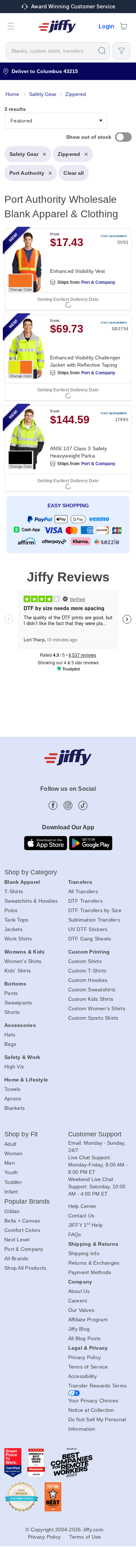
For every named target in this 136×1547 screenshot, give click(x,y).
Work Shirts (18, 939)
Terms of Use (85, 1537)
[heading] (68, 323)
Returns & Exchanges (94, 1263)
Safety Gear (23, 154)
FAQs (74, 1234)
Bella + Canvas (22, 1221)
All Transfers (83, 891)
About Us (79, 1291)
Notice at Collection (91, 1410)
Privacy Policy (84, 1357)
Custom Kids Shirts (91, 999)
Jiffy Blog (79, 1329)
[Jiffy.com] (57, 26)
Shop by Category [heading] (30, 872)
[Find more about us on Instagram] (68, 805)
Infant (11, 1192)
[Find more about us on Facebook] (53, 805)
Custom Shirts (85, 961)
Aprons (12, 1098)
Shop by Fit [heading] (21, 1134)
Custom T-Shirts (87, 971)
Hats (9, 1035)
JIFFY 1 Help (85, 1225)
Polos (10, 910)
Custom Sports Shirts (93, 1018)
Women (13, 1153)
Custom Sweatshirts (92, 989)
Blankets (14, 1108)
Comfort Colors (22, 1230)
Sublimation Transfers (94, 920)
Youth (11, 1172)
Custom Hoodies (88, 980)
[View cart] (123, 26)
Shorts (12, 1012)
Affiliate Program (88, 1319)
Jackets (13, 929)
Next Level (17, 1239)
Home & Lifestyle (26, 1080)
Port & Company (98, 282)
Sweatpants (18, 1003)
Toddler (13, 1182)
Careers (77, 1301)
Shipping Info (83, 1253)
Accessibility (82, 1376)
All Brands (16, 1258)
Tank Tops (16, 920)
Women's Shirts (23, 961)
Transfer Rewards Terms (97, 1386)
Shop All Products (25, 1268)
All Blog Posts (84, 1338)
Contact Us (81, 1215)
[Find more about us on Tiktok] (82, 805)
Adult (10, 1144)
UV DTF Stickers (88, 929)
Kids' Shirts (17, 971)
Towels (12, 1089)
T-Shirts (13, 891)
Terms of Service (88, 1367)
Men (9, 1163)
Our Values (81, 1310)
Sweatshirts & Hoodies (31, 901)
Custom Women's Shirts (96, 1008)
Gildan (12, 1211)
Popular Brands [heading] (27, 1201)
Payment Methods (89, 1272)
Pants (11, 993)
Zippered (69, 154)
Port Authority (26, 173)
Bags (10, 1044)
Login (106, 26)
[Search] (102, 50)
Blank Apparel (22, 882)
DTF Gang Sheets (89, 939)
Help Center (82, 1206)
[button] (11, 26)
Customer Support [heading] (95, 1134)
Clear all (73, 173)
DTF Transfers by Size (94, 910)
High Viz (14, 1066)
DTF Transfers (85, 901)
